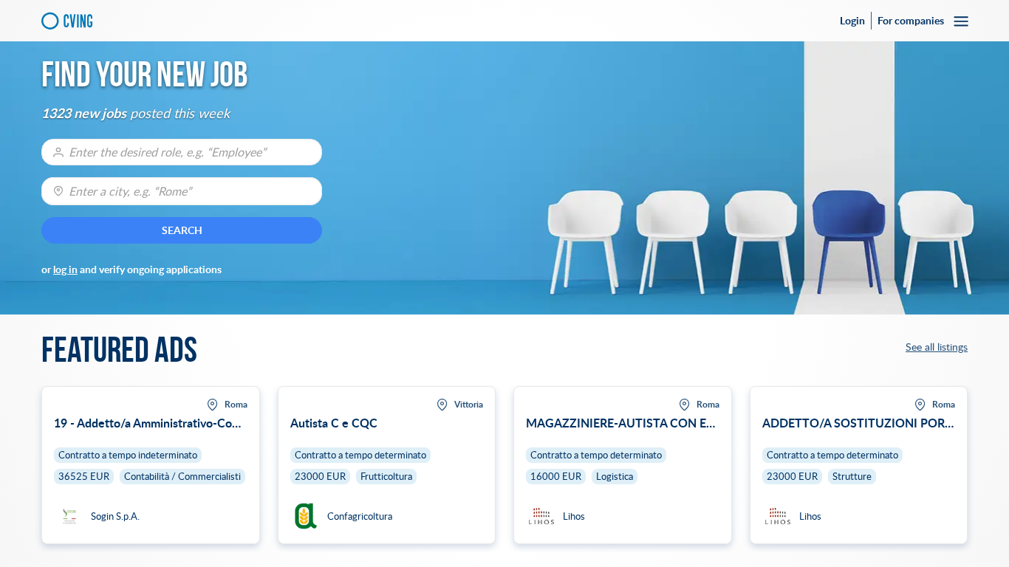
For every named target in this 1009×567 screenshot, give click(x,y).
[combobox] (181, 191)
